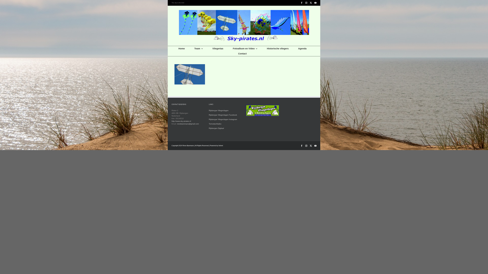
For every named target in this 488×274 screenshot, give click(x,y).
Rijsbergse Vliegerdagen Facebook (223, 115)
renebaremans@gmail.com (188, 124)
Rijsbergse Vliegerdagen (218, 110)
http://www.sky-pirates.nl (181, 121)
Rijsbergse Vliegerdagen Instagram (223, 119)
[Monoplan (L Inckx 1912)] (190, 74)
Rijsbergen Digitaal (216, 128)
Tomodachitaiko (215, 124)
